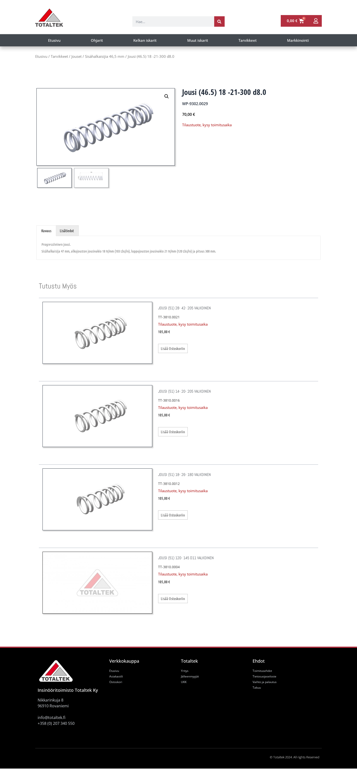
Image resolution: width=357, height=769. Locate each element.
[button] (166, 96)
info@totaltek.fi (51, 717)
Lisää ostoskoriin (173, 348)
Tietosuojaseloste (264, 676)
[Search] (219, 21)
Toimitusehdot (262, 671)
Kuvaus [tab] (46, 230)
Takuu (257, 687)
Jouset (76, 56)
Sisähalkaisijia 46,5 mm (104, 56)
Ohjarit (97, 40)
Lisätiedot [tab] (67, 230)
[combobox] (173, 21)
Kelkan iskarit (145, 40)
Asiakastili (116, 676)
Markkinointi (298, 40)
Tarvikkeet (247, 40)
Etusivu (54, 40)
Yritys (184, 671)
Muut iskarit (197, 40)
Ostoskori (115, 682)
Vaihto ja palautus (265, 682)
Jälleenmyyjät (190, 676)
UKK (184, 682)
